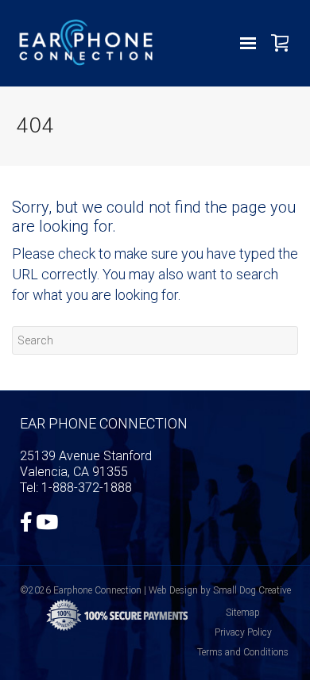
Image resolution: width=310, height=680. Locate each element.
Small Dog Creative (252, 590)
